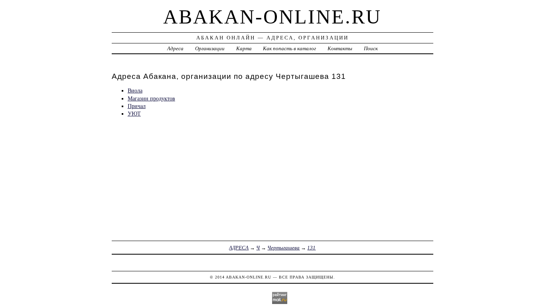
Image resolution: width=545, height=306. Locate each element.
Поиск (371, 48)
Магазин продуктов (151, 98)
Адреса (175, 48)
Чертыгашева (283, 248)
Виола (135, 90)
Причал (137, 106)
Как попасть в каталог (289, 48)
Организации (210, 48)
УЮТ (134, 113)
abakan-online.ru (272, 17)
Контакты (340, 48)
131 (311, 248)
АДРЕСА (239, 248)
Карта (244, 48)
